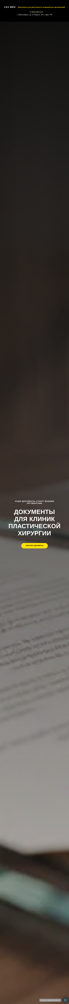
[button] (34, 545)
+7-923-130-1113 (36, 12)
